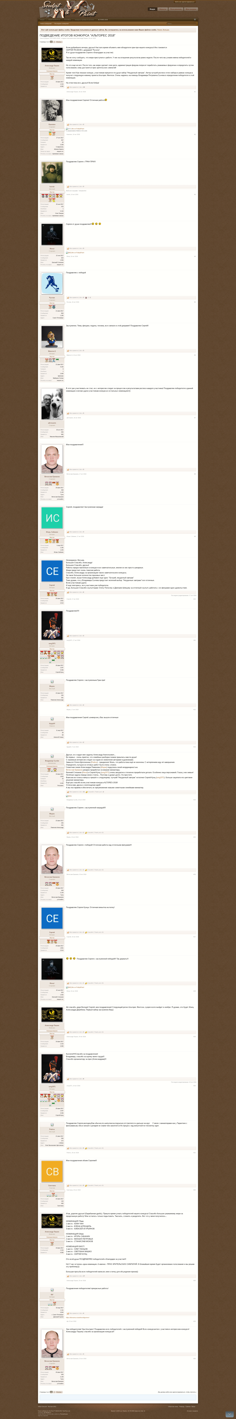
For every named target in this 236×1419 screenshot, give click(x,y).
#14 (194, 800)
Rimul (52, 249)
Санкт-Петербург (58, 318)
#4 (195, 256)
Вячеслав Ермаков (52, 477)
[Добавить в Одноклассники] (111, 1397)
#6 (195, 355)
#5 (195, 302)
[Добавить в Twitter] (125, 1397)
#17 (194, 937)
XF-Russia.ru (47, 1412)
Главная (188, 1406)
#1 (195, 91)
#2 (195, 134)
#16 (194, 874)
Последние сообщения (61, 23)
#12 (194, 709)
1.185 (61, 547)
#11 (195, 640)
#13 (194, 747)
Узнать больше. (163, 30)
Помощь (181, 1406)
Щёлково (60, 376)
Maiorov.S (52, 351)
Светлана (52, 1186)
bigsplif (52, 723)
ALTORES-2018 (55, 38)
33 (62, 778)
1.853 (61, 776)
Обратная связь (173, 1406)
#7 (195, 417)
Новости (162, 9)
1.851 (61, 600)
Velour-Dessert (42, 1406)
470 (62, 206)
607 (62, 140)
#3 (195, 194)
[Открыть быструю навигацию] (195, 19)
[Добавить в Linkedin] (101, 1397)
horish (52, 187)
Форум (152, 9)
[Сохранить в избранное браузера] (134, 1397)
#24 (194, 1321)
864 (62, 313)
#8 (195, 474)
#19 (194, 1036)
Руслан (52, 298)
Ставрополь (59, 147)
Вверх (193, 1406)
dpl (52, 1294)
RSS (197, 1407)
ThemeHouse (64, 1414)
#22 (194, 1190)
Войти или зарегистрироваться (184, 2)
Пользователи (176, 9)
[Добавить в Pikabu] (115, 1397)
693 (62, 432)
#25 (194, 1358)
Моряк (52, 686)
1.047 (61, 667)
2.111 (61, 1310)
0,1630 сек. (119, 1411)
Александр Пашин (82, 38)
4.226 (61, 367)
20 (62, 142)
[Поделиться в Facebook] (97, 1397)
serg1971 (52, 643)
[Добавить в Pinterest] (120, 1397)
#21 (194, 1152)
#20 (194, 1085)
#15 (194, 837)
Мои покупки (191, 9)
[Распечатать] (139, 1397)
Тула (61, 494)
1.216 (61, 84)
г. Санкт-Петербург (57, 1314)
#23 (194, 1280)
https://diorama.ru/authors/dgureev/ (77, 1317)
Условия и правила (192, 1411)
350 (62, 1138)
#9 (195, 536)
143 (62, 1201)
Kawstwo (52, 124)
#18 (194, 991)
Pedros (94, 762)
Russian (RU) (52, 1406)
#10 (194, 599)
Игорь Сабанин (52, 532)
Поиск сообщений (45, 23)
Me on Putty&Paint (78, 129)
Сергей (52, 585)
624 (62, 258)
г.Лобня (61, 1143)
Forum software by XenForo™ (54, 1411)
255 (62, 695)
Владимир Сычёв (52, 761)
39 (62, 732)
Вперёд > (59, 42)
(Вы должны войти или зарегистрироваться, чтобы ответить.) (177, 1392)
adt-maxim (52, 423)
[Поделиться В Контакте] (129, 1397)
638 (62, 490)
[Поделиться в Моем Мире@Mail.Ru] (106, 1397)
